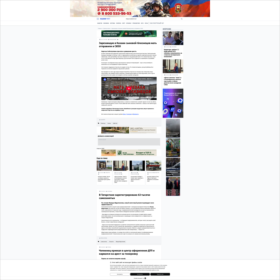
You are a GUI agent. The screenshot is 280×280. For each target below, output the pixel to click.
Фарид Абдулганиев (120, 241)
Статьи (146, 23)
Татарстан (111, 241)
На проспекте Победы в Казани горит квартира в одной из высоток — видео (137, 179)
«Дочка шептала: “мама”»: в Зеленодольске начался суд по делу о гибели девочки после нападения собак (120, 179)
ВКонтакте (135, 114)
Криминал (128, 23)
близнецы (103, 123)
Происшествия (136, 23)
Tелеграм (128, 114)
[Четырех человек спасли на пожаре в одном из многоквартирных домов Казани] (104, 166)
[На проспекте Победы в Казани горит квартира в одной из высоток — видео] (137, 166)
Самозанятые (104, 241)
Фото (142, 23)
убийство (115, 123)
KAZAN (105, 19)
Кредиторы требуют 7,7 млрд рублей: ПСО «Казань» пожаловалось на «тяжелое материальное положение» (173, 53)
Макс (124, 114)
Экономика (106, 23)
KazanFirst (103, 119)
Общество (99, 23)
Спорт (123, 23)
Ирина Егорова (104, 238)
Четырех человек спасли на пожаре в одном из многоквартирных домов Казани (104, 179)
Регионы (109, 247)
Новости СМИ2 (100, 148)
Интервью (112, 23)
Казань (109, 123)
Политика (118, 23)
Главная (100, 28)
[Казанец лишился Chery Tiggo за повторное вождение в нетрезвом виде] (153, 166)
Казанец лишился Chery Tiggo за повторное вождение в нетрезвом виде (153, 179)
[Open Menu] (98, 19)
